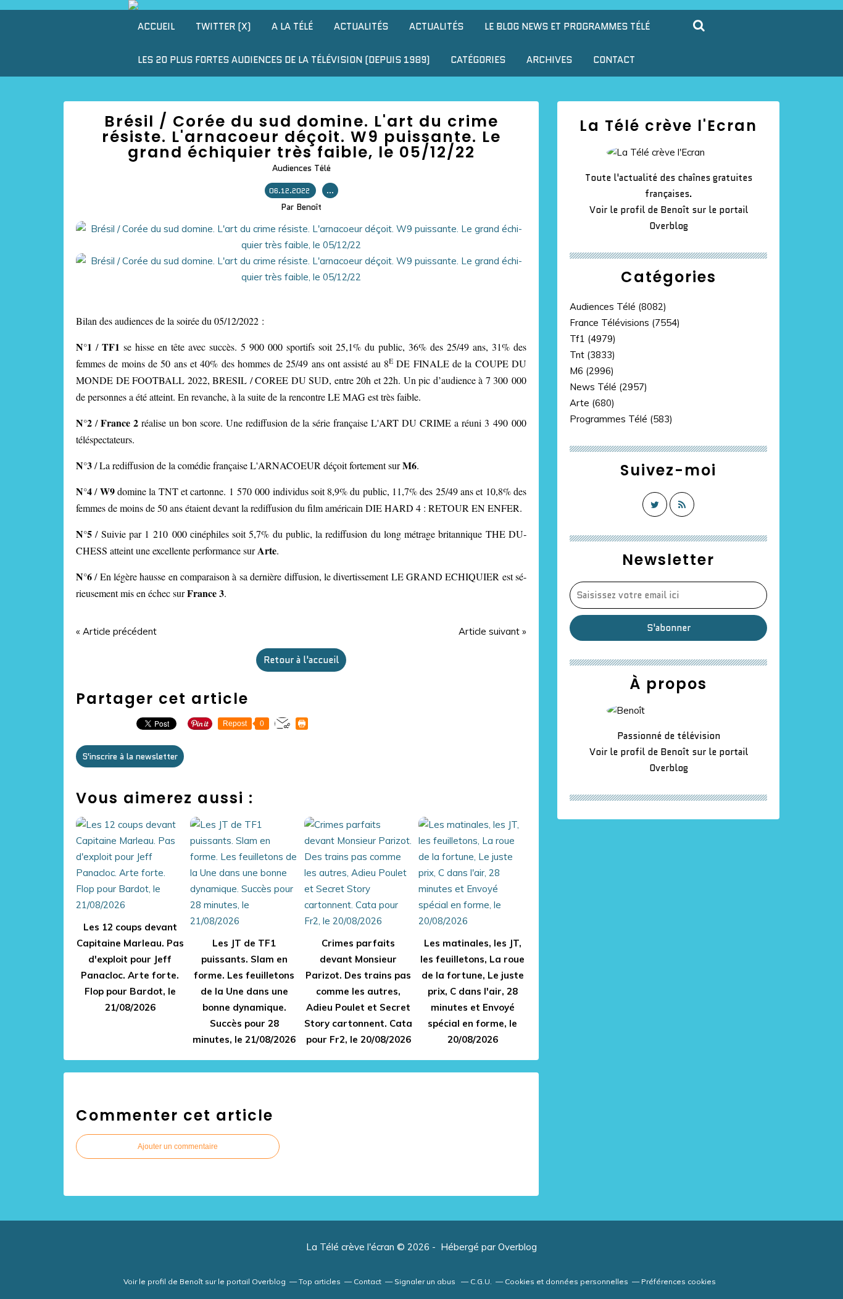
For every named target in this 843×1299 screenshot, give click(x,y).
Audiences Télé (301, 168)
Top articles (320, 1281)
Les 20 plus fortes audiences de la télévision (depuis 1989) (284, 60)
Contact (614, 60)
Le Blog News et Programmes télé (567, 26)
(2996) (592, 371)
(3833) (592, 355)
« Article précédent (116, 631)
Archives (549, 60)
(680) (592, 403)
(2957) (608, 387)
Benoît (674, 210)
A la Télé (292, 26)
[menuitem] (156, 26)
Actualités (361, 26)
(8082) (618, 306)
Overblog (517, 1247)
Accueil (156, 26)
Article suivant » (492, 631)
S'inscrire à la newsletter (130, 756)
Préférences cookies (678, 1281)
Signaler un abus (425, 1281)
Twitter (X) (223, 26)
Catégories (478, 60)
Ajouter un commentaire (178, 1146)
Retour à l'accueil (301, 660)
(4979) (593, 339)
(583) (621, 419)
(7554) (625, 322)
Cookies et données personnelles (566, 1281)
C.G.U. (481, 1281)
